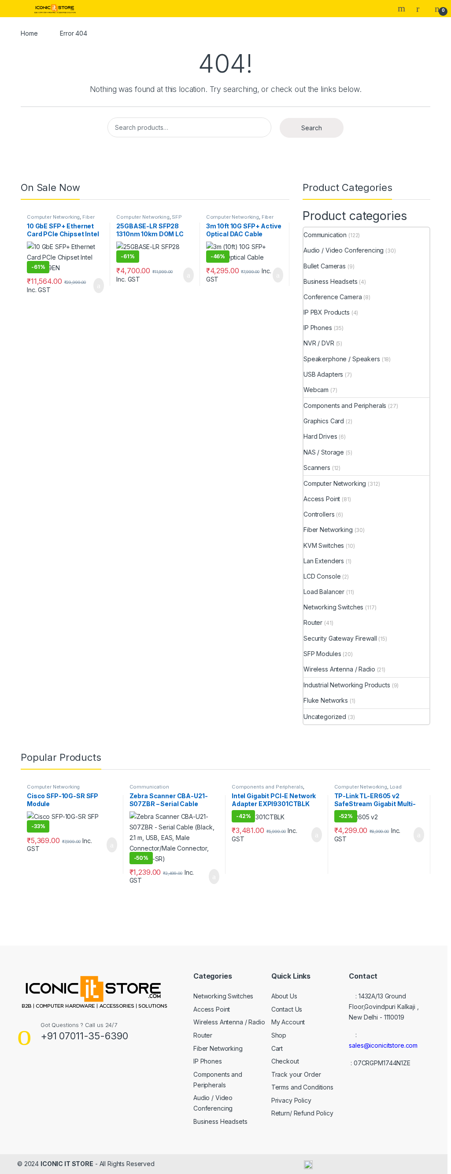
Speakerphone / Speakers (341, 359)
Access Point (321, 499)
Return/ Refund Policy (302, 1113)
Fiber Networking (328, 529)
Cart (277, 1048)
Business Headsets (330, 281)
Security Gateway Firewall (340, 638)
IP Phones (317, 327)
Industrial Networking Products (346, 685)
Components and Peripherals (344, 405)
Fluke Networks (325, 700)
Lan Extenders (323, 561)
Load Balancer (323, 591)
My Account (288, 1022)
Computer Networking (53, 217)
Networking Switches (333, 607)
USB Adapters (323, 374)
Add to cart (98, 285)
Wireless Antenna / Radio (339, 669)
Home (29, 33)
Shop (278, 1035)
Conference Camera (332, 297)
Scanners (316, 467)
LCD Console (321, 576)
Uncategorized (324, 716)
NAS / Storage (323, 452)
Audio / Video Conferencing (343, 250)
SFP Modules (322, 653)
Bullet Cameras (324, 266)
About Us (284, 996)
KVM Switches (323, 545)
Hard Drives (320, 436)
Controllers (318, 514)
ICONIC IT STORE (67, 1163)
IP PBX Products (326, 312)
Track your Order (296, 1074)
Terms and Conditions (302, 1087)
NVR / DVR (318, 343)
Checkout (285, 1061)
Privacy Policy (291, 1100)
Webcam (316, 389)
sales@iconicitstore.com (383, 1045)
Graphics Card (323, 421)
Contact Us (287, 1009)
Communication (325, 234)
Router (312, 622)
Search (402, 8)
